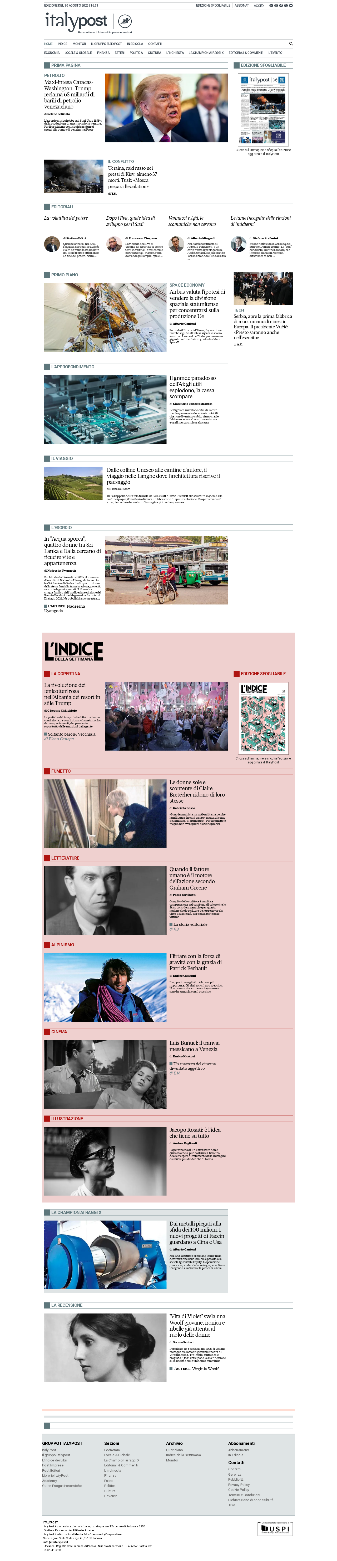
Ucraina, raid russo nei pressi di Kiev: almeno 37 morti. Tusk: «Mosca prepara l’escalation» (132, 177)
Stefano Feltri (76, 238)
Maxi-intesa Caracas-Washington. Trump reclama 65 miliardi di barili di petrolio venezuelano (69, 94)
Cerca (291, 43)
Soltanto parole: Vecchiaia (72, 734)
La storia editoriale (190, 924)
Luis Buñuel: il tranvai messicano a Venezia (195, 1046)
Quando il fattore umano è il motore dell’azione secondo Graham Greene (192, 878)
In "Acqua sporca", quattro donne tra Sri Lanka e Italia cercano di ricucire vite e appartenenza (72, 551)
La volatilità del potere (66, 218)
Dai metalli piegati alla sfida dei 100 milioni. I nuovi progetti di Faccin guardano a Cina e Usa (197, 1232)
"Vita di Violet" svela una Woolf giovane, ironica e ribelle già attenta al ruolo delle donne (198, 1325)
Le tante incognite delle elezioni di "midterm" (261, 221)
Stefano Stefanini (265, 238)
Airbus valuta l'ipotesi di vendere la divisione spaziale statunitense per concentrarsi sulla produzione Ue (197, 304)
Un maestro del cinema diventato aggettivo (193, 1066)
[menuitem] (50, 44)
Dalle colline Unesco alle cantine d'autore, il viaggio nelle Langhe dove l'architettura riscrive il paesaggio (163, 475)
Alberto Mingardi (203, 238)
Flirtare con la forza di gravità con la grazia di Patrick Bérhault (196, 962)
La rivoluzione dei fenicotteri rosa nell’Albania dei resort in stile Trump (72, 693)
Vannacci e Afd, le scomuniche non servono (192, 221)
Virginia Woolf (205, 1368)
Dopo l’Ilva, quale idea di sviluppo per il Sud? (130, 221)
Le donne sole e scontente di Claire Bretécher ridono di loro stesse (197, 791)
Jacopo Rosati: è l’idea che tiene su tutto (195, 1132)
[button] (260, 6)
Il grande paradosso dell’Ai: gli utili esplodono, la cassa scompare (193, 387)
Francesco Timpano (143, 238)
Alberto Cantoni (184, 323)
